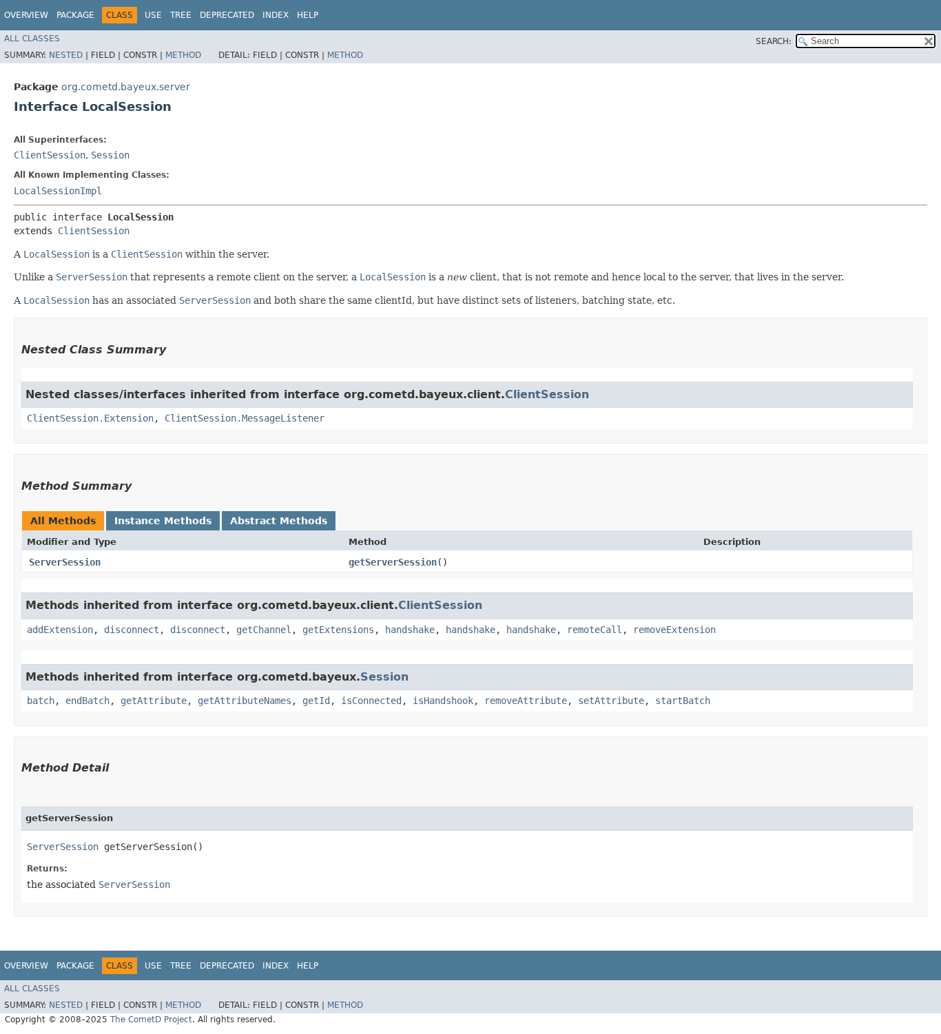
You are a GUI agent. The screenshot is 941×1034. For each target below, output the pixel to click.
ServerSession (65, 562)
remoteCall (594, 629)
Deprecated (227, 15)
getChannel (263, 629)
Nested (66, 55)
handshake (410, 629)
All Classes (32, 38)
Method (183, 55)
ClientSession (49, 155)
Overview (26, 15)
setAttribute (611, 700)
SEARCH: (774, 41)
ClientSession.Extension (90, 418)
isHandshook (443, 700)
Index (275, 15)
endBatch (87, 700)
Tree (181, 15)
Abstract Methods (278, 520)
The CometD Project (151, 1019)
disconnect (131, 629)
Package (75, 15)
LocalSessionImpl (58, 190)
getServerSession (393, 562)
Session (110, 155)
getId (316, 700)
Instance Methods (162, 520)
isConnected (371, 700)
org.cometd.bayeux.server (125, 86)
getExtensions (338, 629)
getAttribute (154, 700)
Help (307, 15)
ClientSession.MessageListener (244, 418)
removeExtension (674, 629)
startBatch (682, 700)
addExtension (60, 629)
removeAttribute (525, 700)
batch (40, 700)
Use (153, 15)
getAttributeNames (244, 700)
